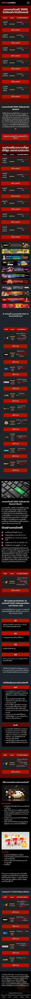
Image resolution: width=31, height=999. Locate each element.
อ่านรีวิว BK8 (12, 338)
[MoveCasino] (9, 3)
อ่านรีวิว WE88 (12, 355)
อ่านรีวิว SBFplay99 (12, 423)
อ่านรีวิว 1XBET (12, 369)
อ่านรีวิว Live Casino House (12, 438)
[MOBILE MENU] (28, 3)
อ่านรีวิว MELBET (12, 464)
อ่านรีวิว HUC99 (12, 409)
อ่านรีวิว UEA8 (12, 396)
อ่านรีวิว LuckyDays (12, 451)
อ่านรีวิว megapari (12, 383)
